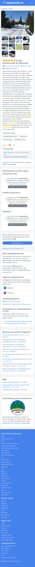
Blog (4, 379)
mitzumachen (6, 272)
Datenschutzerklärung (8, 558)
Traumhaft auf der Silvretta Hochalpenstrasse (17, 364)
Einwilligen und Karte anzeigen (17, 187)
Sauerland (4, 476)
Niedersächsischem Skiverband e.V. (21, 304)
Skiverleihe (4, 533)
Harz (10, 9)
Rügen (3, 471)
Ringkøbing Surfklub (11, 68)
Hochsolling (5, 460)
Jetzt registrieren (17, 243)
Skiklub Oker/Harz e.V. (15, 561)
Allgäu (3, 436)
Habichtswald (5, 453)
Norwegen (4, 513)
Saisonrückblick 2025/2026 (10, 382)
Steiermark (4, 485)
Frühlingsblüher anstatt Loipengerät (14, 340)
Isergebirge (4, 508)
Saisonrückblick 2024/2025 (10, 390)
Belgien (3, 501)
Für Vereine (4, 551)
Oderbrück (23, 136)
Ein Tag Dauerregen (8, 354)
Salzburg (4, 474)
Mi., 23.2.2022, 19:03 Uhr (12, 66)
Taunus (3, 490)
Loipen (3, 523)
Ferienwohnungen (7, 540)
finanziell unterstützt (14, 423)
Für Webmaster (6, 548)
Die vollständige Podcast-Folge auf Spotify (18, 321)
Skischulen (4, 530)
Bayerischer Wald (6, 439)
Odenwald (4, 467)
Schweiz (3, 481)
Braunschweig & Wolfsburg (9, 443)
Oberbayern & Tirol (7, 464)
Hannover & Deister (7, 455)
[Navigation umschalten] (31, 3)
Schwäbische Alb (6, 483)
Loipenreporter (6, 526)
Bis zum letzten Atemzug (10, 359)
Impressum (4, 553)
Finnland (4, 503)
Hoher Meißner (6, 462)
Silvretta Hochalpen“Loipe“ (11, 349)
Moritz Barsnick (9, 152)
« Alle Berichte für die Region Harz (12, 248)
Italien (3, 510)
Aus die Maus (6, 335)
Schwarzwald (5, 478)
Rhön (2, 469)
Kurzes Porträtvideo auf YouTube (16, 323)
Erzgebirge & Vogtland (8, 446)
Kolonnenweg (7, 140)
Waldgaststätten (6, 535)
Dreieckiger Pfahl (19, 140)
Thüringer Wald (6, 492)
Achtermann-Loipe (9, 133)
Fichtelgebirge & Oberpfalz (9, 448)
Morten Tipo (27, 66)
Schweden (4, 517)
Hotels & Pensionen (7, 537)
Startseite (4, 9)
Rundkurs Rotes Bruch (10, 136)
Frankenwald (5, 450)
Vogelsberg (4, 495)
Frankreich (4, 506)
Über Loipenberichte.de (8, 546)
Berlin (3, 441)
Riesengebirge (5, 515)
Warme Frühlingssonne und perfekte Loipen (16, 369)
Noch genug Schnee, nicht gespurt (13, 345)
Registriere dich (7, 162)
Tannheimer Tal (6, 488)
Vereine (3, 528)
